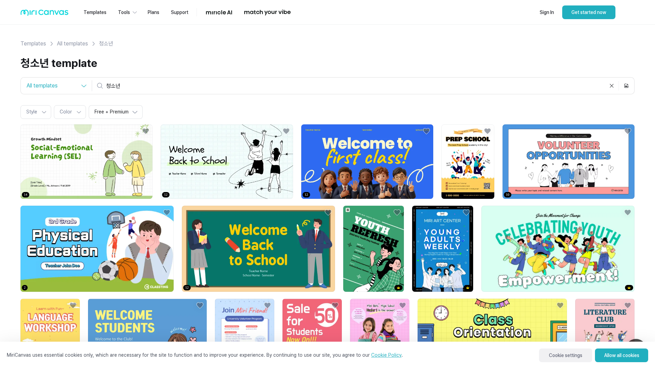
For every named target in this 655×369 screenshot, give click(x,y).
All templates (72, 43)
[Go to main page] (44, 14)
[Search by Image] (626, 86)
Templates (33, 43)
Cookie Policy (386, 355)
